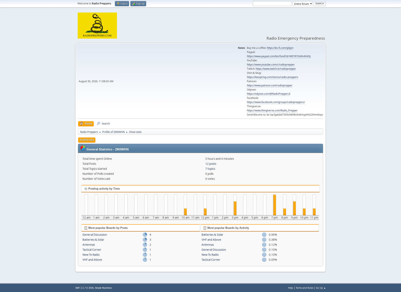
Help (290, 287)
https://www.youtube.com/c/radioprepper (271, 64)
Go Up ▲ (321, 287)
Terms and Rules (304, 287)
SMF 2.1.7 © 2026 (84, 288)
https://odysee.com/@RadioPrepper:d (268, 94)
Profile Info (87, 140)
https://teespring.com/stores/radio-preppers (272, 77)
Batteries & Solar (93, 240)
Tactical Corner (91, 250)
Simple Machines (103, 288)
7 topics (210, 169)
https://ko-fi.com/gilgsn (280, 48)
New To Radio (91, 255)
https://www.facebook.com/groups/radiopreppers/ (276, 102)
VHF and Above (92, 260)
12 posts (210, 164)
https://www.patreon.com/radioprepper (269, 85)
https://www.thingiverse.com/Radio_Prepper (272, 110)
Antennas (88, 245)
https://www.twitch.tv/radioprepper (276, 68)
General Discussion (94, 235)
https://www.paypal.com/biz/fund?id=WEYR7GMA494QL (279, 56)
